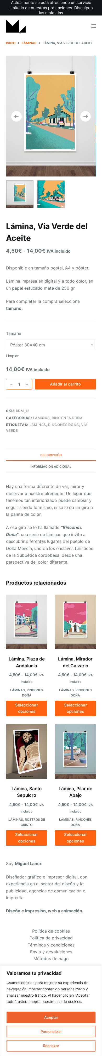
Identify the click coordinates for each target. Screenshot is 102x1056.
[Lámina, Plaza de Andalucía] (26, 622)
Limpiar (12, 355)
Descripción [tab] (51, 455)
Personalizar (51, 1031)
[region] (51, 1010)
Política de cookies (51, 931)
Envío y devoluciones (51, 951)
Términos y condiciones (51, 945)
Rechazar (51, 1045)
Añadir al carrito (65, 384)
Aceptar (51, 1017)
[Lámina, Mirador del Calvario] (75, 622)
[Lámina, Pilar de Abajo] (75, 751)
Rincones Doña (67, 418)
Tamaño (13, 333)
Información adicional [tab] (51, 467)
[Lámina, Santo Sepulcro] (26, 751)
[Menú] (93, 26)
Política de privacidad (51, 937)
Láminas (38, 425)
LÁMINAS (41, 418)
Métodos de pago (51, 958)
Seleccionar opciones (26, 708)
